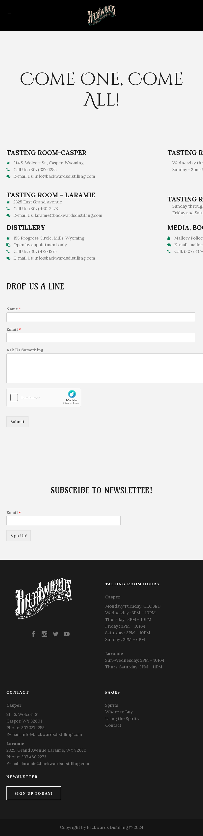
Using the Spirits (122, 718)
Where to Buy (119, 712)
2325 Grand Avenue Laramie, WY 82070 (46, 750)
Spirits (111, 705)
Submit (17, 421)
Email (13, 512)
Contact (113, 725)
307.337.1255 (33, 727)
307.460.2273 (33, 757)
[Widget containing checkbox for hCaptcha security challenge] (43, 397)
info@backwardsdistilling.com (52, 734)
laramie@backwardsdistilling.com (55, 763)
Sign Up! (18, 535)
